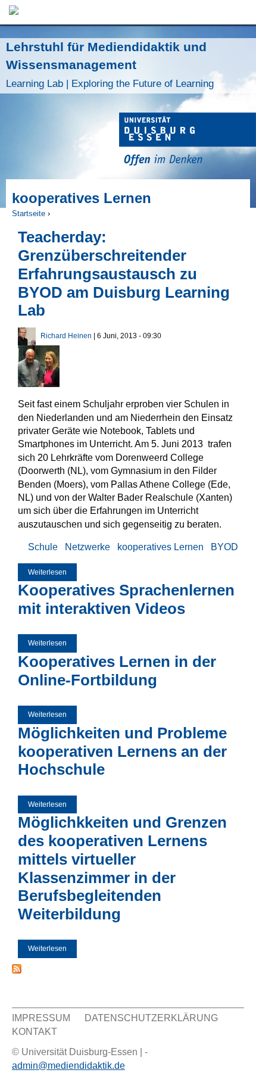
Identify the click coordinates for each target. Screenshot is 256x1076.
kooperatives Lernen (160, 547)
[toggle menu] (241, 12)
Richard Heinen (66, 336)
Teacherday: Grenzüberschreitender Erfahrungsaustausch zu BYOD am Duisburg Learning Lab (124, 274)
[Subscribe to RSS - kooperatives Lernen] (16, 970)
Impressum (41, 1018)
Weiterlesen (52, 575)
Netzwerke (87, 547)
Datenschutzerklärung (151, 1018)
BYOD (224, 547)
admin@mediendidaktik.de (68, 1066)
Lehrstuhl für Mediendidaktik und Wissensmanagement (110, 64)
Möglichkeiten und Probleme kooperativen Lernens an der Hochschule (122, 751)
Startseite (28, 213)
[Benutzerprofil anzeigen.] (27, 342)
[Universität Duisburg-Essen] (187, 141)
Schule (43, 547)
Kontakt (34, 1032)
